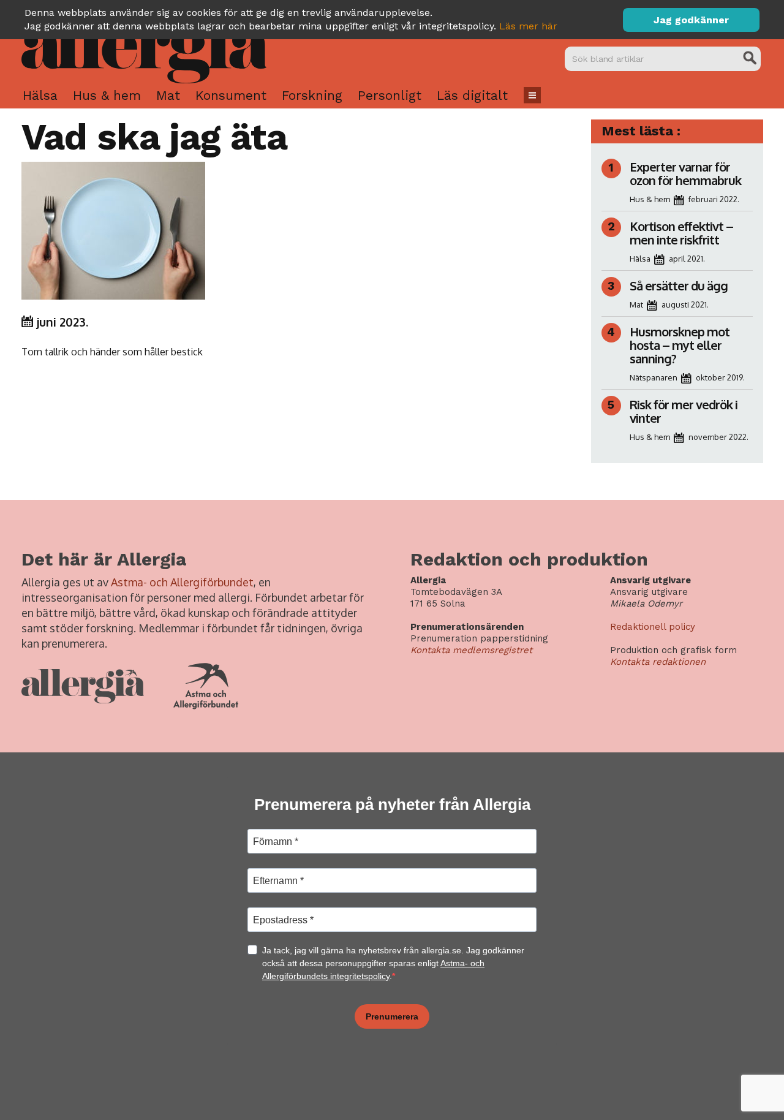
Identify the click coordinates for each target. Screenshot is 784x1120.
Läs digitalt (472, 95)
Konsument (230, 95)
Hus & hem (107, 95)
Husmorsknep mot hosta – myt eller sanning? (679, 345)
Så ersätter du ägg (679, 285)
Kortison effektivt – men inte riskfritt (681, 233)
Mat (168, 95)
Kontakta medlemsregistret (471, 650)
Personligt (389, 95)
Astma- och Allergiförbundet (182, 582)
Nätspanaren (653, 377)
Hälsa (40, 95)
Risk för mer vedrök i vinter (683, 411)
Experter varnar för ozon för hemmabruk (685, 173)
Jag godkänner (691, 20)
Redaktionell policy (652, 626)
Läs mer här (528, 26)
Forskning (312, 95)
